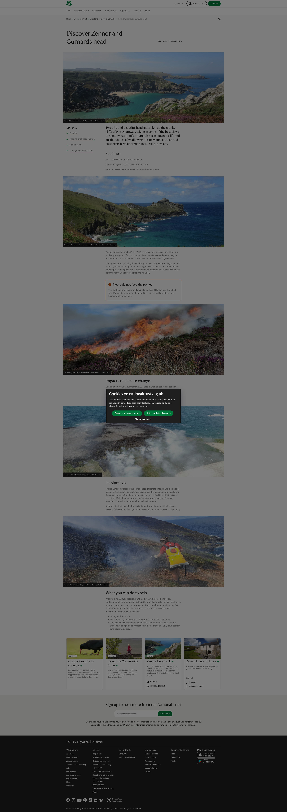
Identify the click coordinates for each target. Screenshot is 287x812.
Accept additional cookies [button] (127, 413)
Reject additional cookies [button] (159, 413)
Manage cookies (142, 419)
